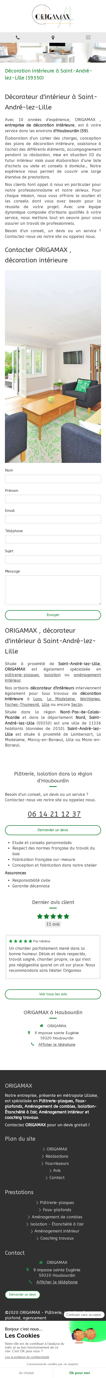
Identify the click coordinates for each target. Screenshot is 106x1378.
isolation (52, 675)
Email (10, 510)
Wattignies (90, 699)
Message (12, 571)
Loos (37, 699)
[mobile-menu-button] (88, 37)
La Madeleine (61, 699)
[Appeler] (17, 37)
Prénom (11, 490)
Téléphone (14, 531)
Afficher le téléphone (56, 1044)
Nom (9, 470)
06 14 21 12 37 (54, 814)
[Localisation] (53, 37)
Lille (46, 704)
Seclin (76, 704)
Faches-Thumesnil (22, 704)
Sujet (9, 551)
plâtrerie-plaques (22, 675)
